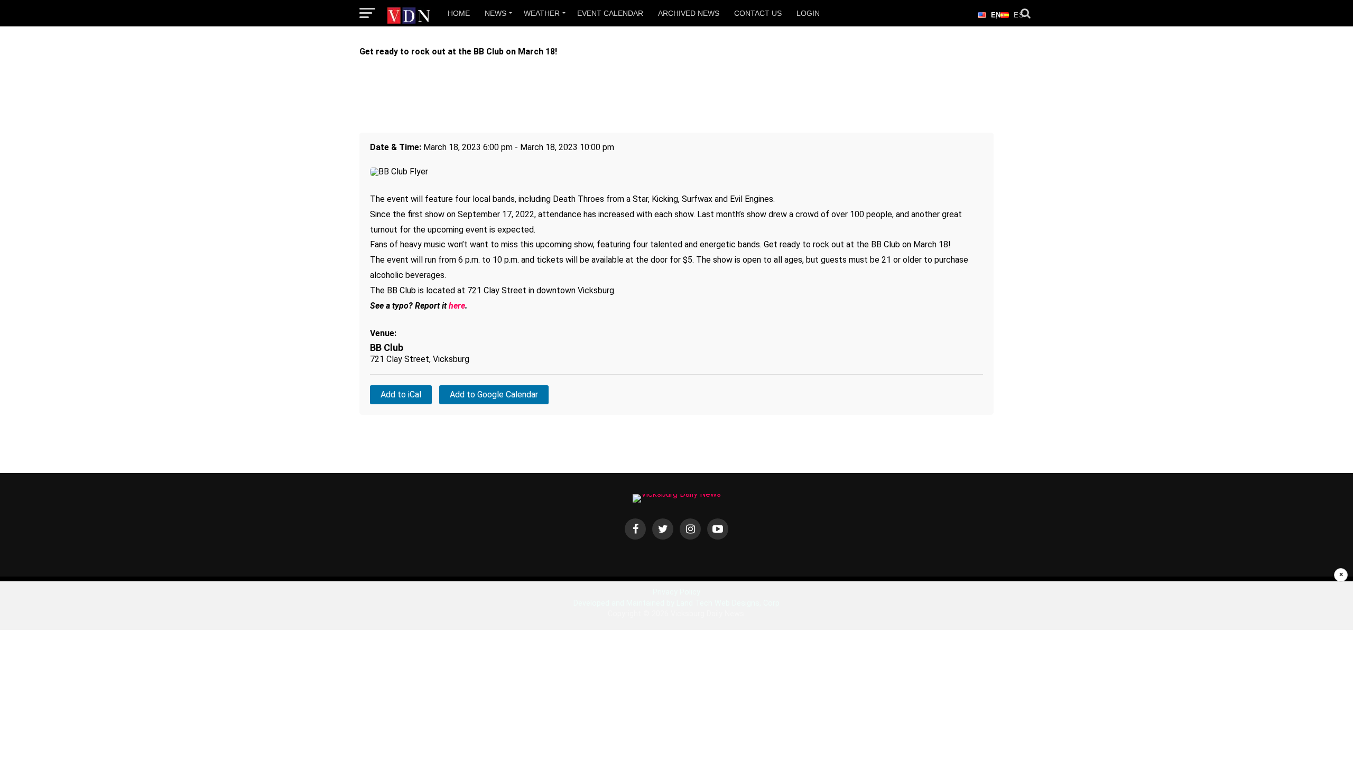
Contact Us (758, 13)
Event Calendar (610, 13)
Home (459, 13)
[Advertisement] (676, 671)
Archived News (688, 13)
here (457, 306)
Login (808, 13)
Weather (542, 13)
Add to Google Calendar (494, 394)
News (495, 13)
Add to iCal (401, 394)
